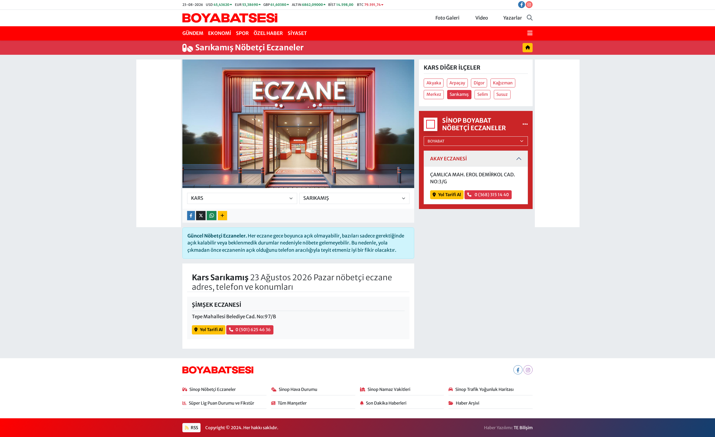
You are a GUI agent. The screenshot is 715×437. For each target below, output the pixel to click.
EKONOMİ (219, 33)
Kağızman (503, 83)
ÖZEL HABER (268, 33)
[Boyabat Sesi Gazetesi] (229, 17)
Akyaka (433, 83)
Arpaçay (457, 83)
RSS (194, 427)
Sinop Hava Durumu (298, 389)
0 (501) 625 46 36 (253, 329)
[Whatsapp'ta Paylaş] (211, 215)
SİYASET (297, 33)
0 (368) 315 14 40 (491, 194)
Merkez (433, 94)
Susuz (502, 94)
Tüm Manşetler (292, 403)
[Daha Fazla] (222, 215)
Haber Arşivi (467, 403)
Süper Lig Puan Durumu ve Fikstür (221, 403)
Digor (479, 83)
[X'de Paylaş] (201, 215)
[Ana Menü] (530, 33)
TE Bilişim (523, 427)
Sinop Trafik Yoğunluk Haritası (484, 389)
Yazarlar (512, 18)
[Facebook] (518, 369)
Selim (482, 94)
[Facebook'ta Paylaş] (191, 215)
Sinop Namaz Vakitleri (389, 389)
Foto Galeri (447, 18)
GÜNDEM (192, 33)
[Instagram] (528, 369)
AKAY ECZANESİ (448, 159)
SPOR (242, 33)
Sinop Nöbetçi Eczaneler (212, 389)
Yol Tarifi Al (211, 329)
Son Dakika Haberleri (386, 403)
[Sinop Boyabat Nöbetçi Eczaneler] (525, 124)
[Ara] (530, 18)
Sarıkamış (459, 94)
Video (481, 18)
